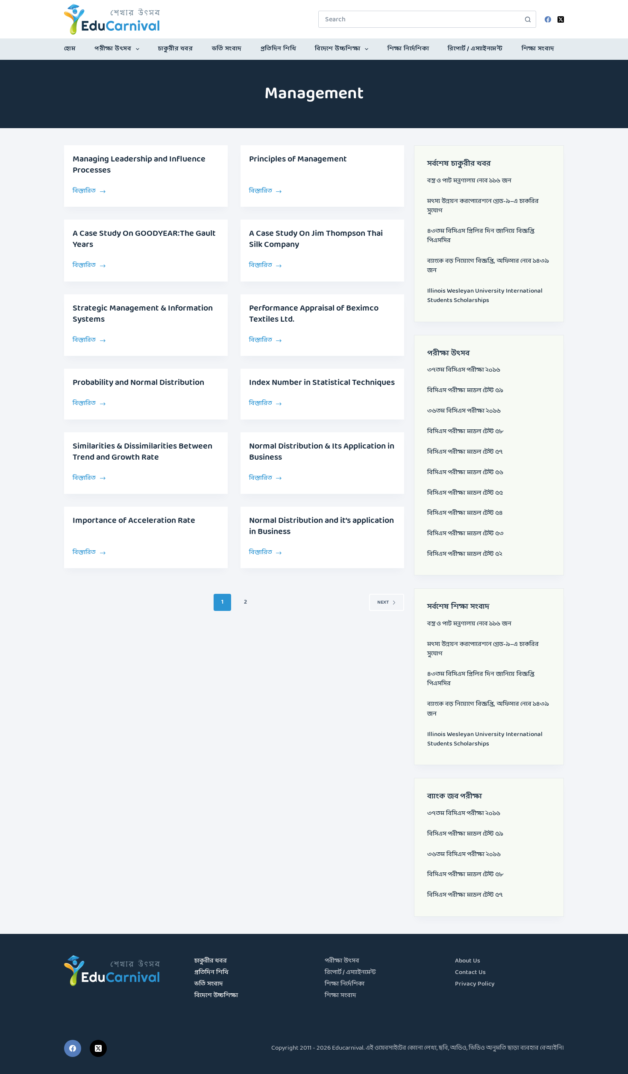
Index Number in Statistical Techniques (322, 383)
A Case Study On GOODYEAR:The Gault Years (144, 239)
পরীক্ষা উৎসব (112, 49)
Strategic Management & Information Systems (143, 314)
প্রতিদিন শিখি (278, 49)
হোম (70, 49)
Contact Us (470, 972)
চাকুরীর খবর (175, 49)
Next (383, 602)
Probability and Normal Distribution (138, 383)
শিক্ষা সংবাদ (538, 49)
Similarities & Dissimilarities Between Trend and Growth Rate (142, 452)
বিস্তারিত (88, 191)
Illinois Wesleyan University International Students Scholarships (485, 296)
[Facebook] (548, 19)
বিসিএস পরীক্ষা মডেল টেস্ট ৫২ (464, 554)
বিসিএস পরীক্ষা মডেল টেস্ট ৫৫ (465, 493)
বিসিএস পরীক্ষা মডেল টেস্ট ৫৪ (465, 513)
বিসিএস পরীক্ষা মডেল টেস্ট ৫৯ (465, 390)
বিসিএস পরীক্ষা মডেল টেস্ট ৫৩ (465, 533)
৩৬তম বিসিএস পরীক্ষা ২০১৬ (464, 411)
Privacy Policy (475, 984)
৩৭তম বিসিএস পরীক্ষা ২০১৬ (463, 370)
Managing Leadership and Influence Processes (139, 165)
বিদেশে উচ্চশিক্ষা (337, 49)
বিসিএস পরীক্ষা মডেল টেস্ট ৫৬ (465, 472)
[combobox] (419, 19)
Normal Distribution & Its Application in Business (321, 452)
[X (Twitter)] (561, 19)
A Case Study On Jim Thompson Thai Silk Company (316, 239)
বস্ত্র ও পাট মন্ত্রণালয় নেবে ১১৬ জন (469, 181)
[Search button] (527, 19)
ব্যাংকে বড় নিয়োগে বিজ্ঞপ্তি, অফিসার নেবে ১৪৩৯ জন (488, 266)
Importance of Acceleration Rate (134, 521)
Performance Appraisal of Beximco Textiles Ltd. (314, 314)
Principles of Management (298, 159)
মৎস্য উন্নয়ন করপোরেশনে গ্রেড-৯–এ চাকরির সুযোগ (483, 206)
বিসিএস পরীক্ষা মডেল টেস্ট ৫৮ (465, 431)
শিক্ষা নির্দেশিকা (408, 49)
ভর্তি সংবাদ (227, 49)
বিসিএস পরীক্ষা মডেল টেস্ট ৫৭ (465, 452)
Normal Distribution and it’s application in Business (321, 526)
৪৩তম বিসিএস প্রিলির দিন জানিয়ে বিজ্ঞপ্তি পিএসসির (480, 236)
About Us (467, 961)
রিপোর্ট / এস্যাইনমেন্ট (475, 49)
